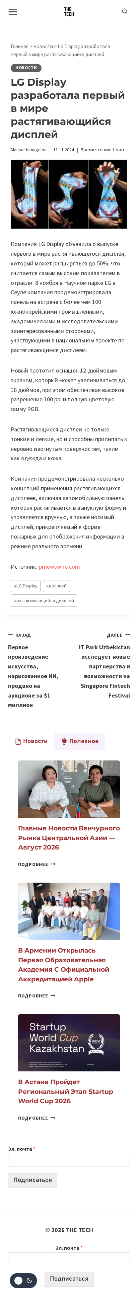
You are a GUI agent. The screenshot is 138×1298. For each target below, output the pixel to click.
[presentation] (69, 789)
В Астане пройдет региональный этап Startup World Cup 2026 (65, 1091)
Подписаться (32, 1180)
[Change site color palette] (23, 1280)
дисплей (56, 586)
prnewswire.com (59, 566)
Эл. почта (22, 1148)
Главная (19, 46)
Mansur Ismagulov (29, 150)
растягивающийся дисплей (44, 600)
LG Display (26, 586)
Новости (43, 46)
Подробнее (36, 864)
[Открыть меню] (13, 11)
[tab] (31, 741)
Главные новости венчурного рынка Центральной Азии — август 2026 (69, 837)
